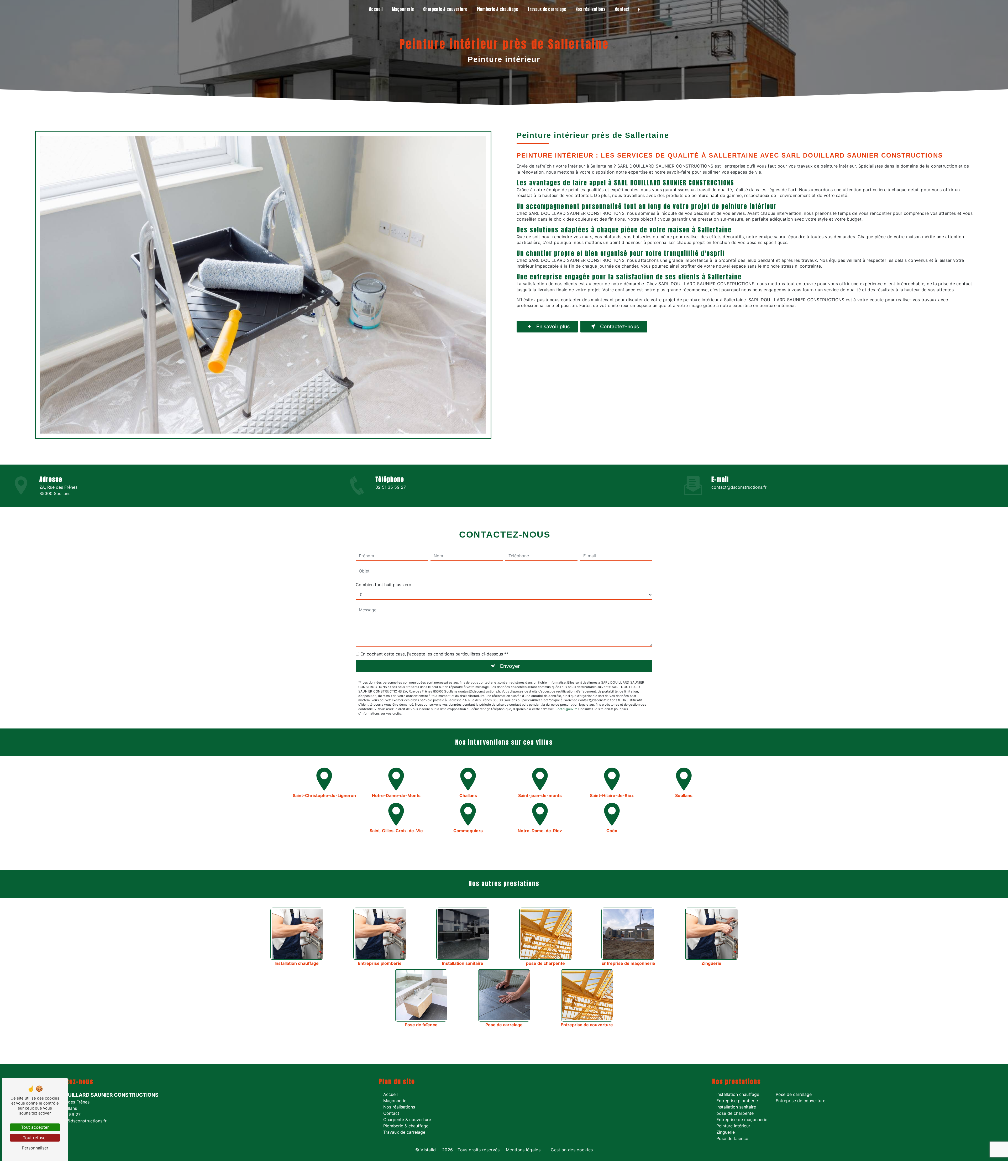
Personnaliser (35, 1147)
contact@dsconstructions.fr (738, 487)
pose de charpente (735, 1113)
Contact (622, 9)
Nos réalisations (590, 9)
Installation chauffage (737, 1094)
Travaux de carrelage (546, 9)
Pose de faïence (732, 1138)
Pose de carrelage (794, 1094)
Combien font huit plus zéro (383, 584)
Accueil (375, 9)
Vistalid (429, 1149)
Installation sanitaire (736, 1107)
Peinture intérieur (733, 1125)
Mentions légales (523, 1149)
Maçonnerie (403, 9)
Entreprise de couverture (800, 1100)
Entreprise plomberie (737, 1100)
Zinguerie (725, 1132)
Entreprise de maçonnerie (741, 1119)
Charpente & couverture (445, 9)
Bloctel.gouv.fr (565, 709)
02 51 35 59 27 (390, 487)
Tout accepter (35, 1127)
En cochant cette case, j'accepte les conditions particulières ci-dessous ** (434, 654)
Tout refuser (35, 1137)
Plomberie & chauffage (497, 9)
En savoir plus (553, 326)
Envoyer (510, 666)
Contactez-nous (619, 326)
